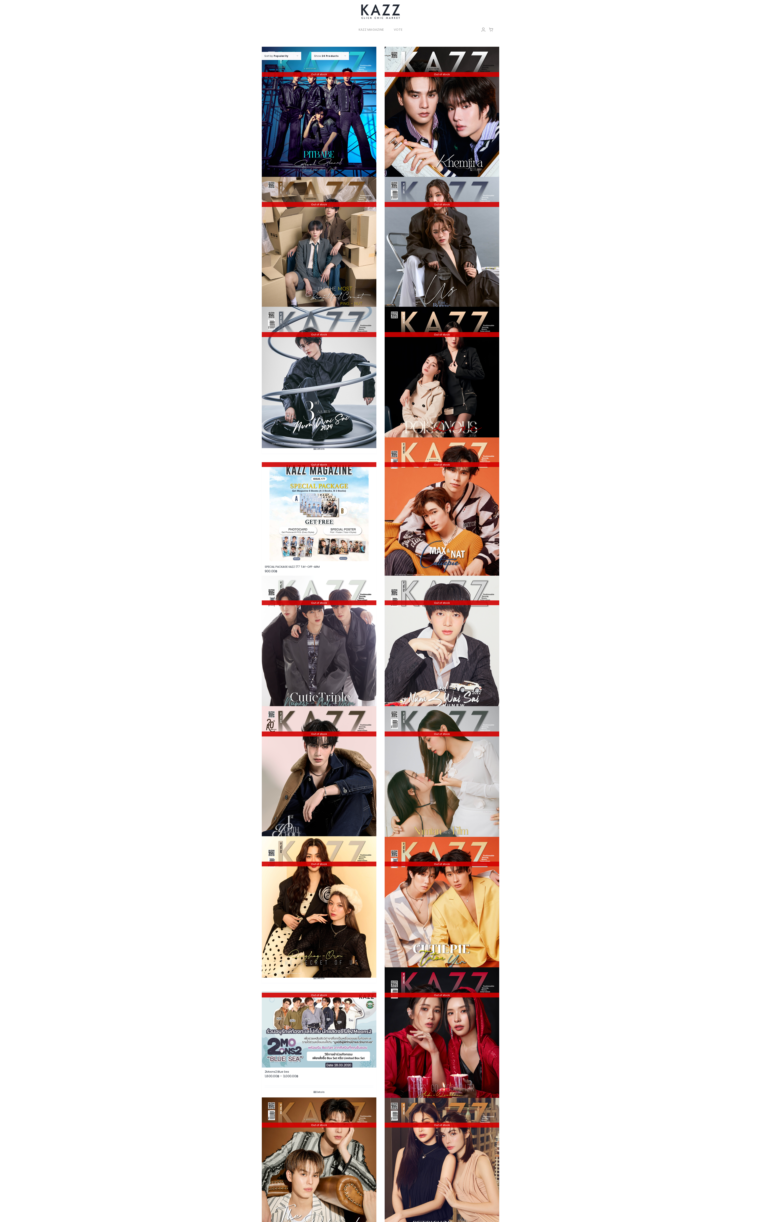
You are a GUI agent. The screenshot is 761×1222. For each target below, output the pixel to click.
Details (320, 449)
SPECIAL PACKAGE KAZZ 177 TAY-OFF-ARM (292, 567)
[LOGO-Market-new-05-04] (380, 5)
